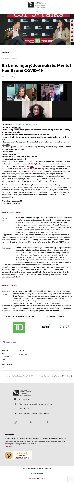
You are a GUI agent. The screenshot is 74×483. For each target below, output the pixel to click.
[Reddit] (72, 36)
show (15, 125)
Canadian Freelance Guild (14, 159)
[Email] (72, 40)
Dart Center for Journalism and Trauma (20, 156)
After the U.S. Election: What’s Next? (20, 376)
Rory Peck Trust (10, 154)
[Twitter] (72, 21)
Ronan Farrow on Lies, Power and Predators (54, 376)
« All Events (6, 52)
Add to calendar (11, 342)
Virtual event (23, 354)
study (32, 166)
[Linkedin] (72, 28)
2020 (3, 367)
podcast (17, 127)
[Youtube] (72, 32)
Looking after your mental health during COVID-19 (40, 130)
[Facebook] (72, 25)
